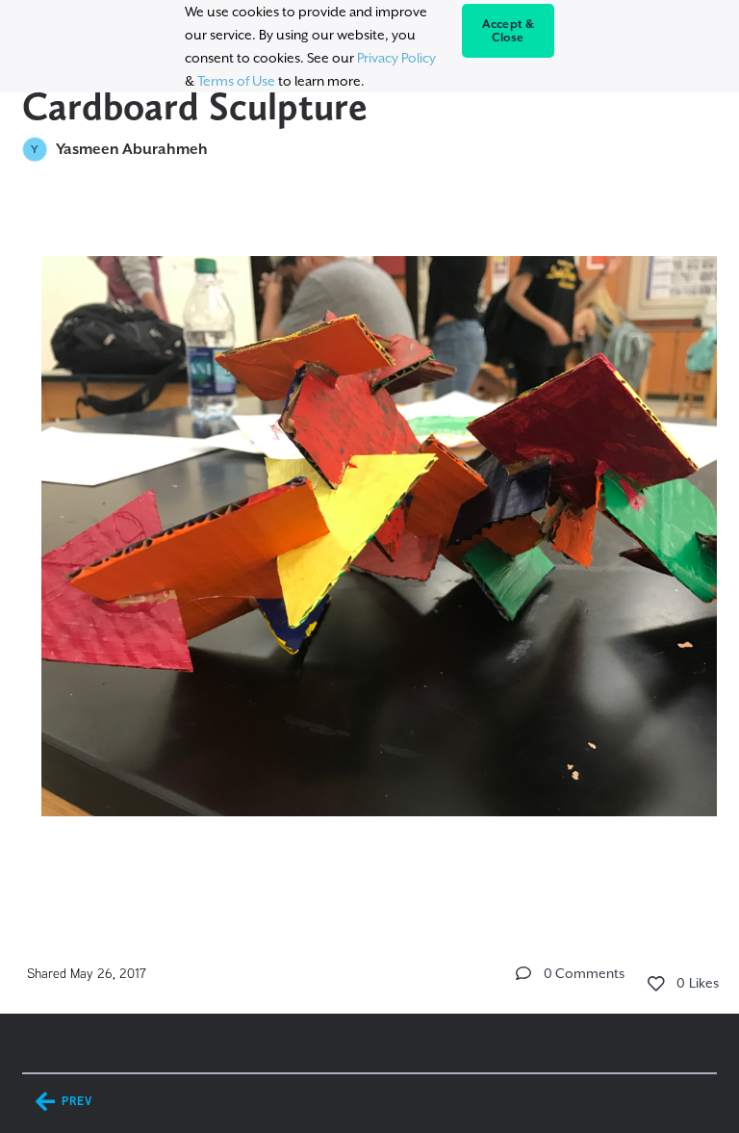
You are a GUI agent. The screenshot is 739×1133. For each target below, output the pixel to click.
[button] (523, 973)
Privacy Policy (396, 57)
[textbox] (369, 556)
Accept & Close (508, 30)
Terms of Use (236, 81)
